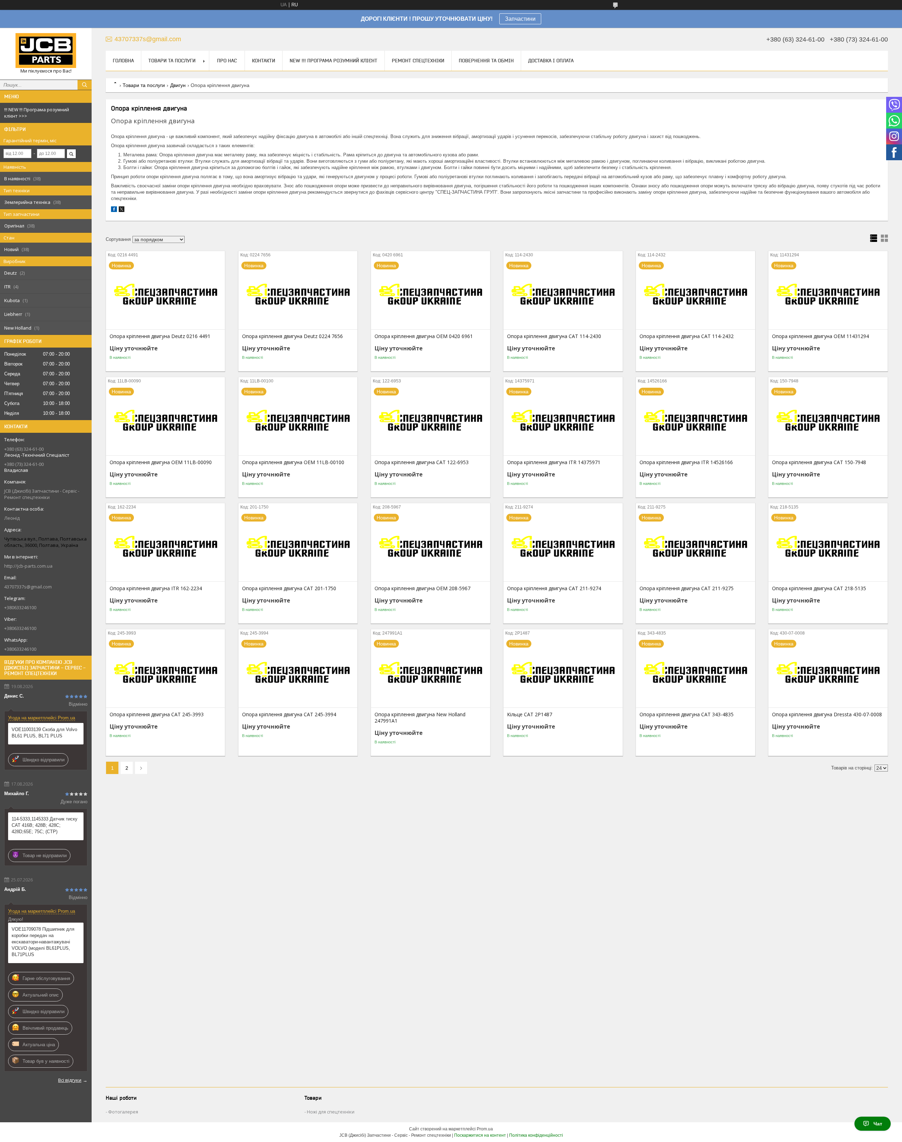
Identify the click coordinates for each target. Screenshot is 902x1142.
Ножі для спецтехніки (330, 1112)
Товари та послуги (172, 60)
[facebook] (114, 210)
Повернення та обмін (486, 60)
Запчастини (520, 19)
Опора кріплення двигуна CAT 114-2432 (687, 336)
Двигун (178, 85)
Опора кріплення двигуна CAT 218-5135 (819, 588)
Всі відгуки (69, 1080)
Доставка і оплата (551, 60)
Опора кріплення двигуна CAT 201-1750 (289, 588)
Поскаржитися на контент (480, 1135)
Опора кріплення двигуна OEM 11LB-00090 (161, 462)
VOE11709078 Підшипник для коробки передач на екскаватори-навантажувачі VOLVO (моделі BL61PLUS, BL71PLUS (43, 941)
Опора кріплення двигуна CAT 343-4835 (687, 714)
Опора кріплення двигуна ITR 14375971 (553, 462)
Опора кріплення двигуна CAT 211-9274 (554, 588)
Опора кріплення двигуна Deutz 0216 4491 (160, 336)
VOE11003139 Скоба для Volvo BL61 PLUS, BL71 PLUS (44, 732)
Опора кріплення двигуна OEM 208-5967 (422, 588)
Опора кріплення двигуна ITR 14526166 (686, 462)
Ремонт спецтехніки (418, 60)
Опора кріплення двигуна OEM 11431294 (820, 336)
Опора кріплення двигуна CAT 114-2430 (554, 336)
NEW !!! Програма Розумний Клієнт (333, 60)
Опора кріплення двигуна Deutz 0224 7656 (292, 336)
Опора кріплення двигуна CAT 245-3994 (289, 714)
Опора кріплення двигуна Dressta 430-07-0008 (827, 714)
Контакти (263, 60)
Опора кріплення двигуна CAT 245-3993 (157, 714)
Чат (877, 1124)
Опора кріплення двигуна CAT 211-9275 (687, 588)
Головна (123, 60)
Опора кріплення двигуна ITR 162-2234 (156, 588)
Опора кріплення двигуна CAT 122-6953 (422, 462)
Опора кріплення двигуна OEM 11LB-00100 (293, 462)
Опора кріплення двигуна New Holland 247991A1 (420, 717)
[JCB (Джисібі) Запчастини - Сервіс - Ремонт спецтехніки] (45, 50)
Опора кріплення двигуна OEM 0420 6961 (424, 336)
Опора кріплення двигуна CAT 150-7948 (819, 462)
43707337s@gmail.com (28, 587)
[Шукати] (85, 85)
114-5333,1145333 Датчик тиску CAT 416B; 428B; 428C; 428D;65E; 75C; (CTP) (45, 825)
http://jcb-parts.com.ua (28, 566)
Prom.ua (485, 1129)
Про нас (227, 60)
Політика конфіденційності (536, 1135)
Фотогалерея (123, 1112)
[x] (121, 210)
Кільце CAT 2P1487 (529, 714)
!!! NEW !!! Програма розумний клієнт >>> (36, 112)
